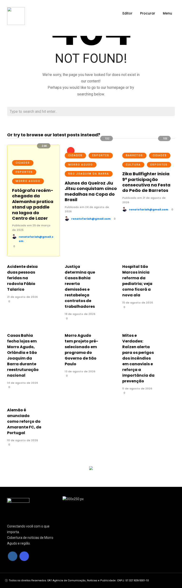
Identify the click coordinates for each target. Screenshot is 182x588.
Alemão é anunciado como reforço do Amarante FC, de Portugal (24, 421)
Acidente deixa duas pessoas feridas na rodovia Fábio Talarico (22, 278)
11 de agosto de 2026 (137, 388)
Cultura (133, 164)
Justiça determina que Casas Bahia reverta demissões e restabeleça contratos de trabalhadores (80, 286)
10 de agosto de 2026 (22, 440)
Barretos (134, 155)
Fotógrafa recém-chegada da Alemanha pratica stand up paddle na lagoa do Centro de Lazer (32, 204)
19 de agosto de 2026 (80, 314)
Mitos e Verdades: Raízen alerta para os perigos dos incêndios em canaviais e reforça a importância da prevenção (138, 358)
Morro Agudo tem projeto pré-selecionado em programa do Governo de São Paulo (81, 350)
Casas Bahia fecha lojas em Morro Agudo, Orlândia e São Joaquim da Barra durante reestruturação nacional (23, 355)
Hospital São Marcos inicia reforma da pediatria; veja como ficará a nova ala (137, 281)
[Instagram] (24, 556)
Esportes (24, 172)
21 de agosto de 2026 (22, 297)
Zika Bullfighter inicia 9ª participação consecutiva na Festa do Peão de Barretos (146, 182)
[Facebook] (12, 556)
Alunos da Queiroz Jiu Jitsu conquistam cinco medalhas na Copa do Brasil (91, 191)
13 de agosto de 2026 (80, 371)
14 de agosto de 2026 (22, 383)
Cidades (23, 162)
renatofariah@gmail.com (91, 219)
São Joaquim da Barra (88, 173)
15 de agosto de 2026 (137, 302)
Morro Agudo (28, 181)
